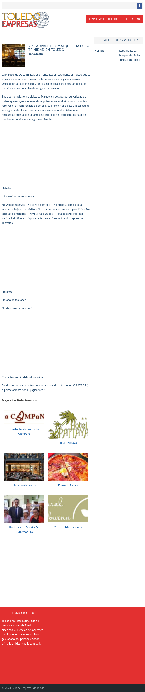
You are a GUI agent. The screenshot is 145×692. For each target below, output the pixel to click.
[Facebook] (139, 6)
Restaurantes (35, 54)
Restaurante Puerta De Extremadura (24, 530)
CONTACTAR (132, 19)
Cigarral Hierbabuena (68, 527)
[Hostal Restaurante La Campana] (24, 422)
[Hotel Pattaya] (68, 438)
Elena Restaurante (24, 485)
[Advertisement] (46, 153)
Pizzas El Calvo (68, 485)
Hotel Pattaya (68, 442)
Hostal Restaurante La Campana (24, 431)
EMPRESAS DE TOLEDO (103, 19)
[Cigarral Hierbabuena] (68, 521)
